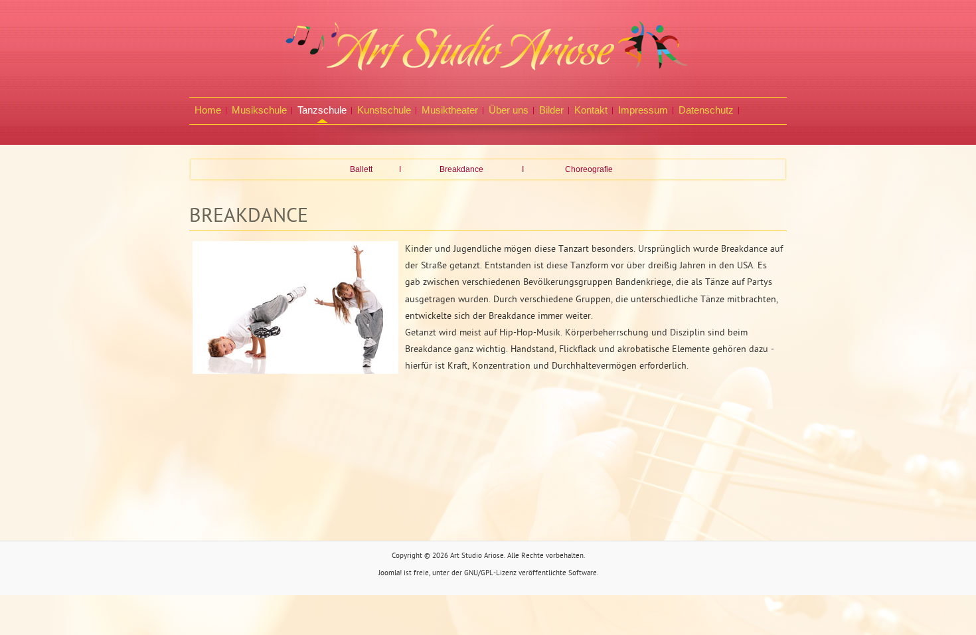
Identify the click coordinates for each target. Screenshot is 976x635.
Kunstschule (384, 110)
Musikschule (259, 110)
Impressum (643, 110)
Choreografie (589, 169)
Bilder (551, 110)
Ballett (361, 169)
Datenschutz (706, 110)
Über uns (509, 110)
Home (208, 110)
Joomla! (390, 574)
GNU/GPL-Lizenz (490, 574)
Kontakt (591, 110)
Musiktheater (450, 110)
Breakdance (461, 169)
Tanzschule (322, 110)
